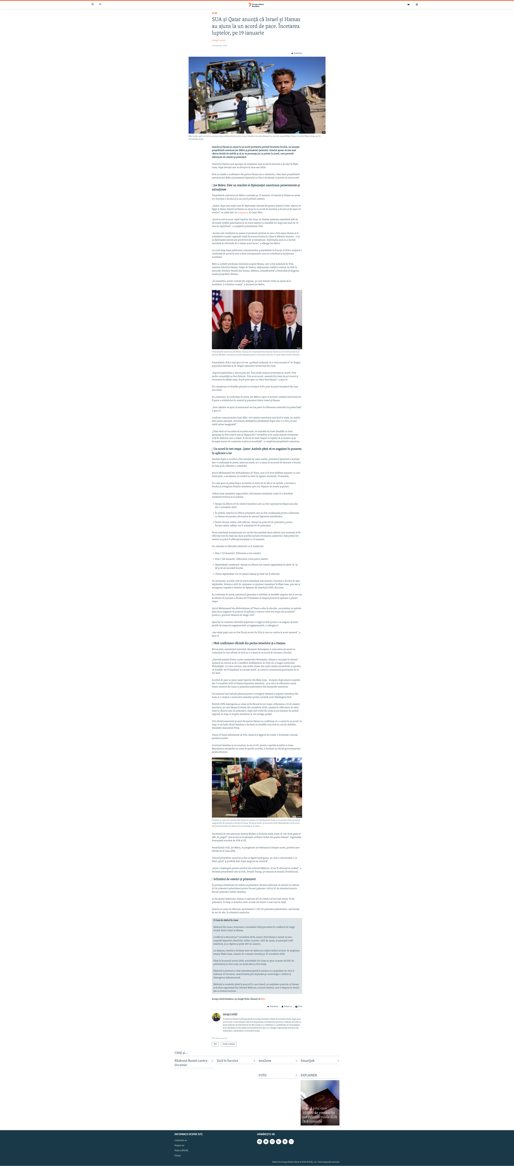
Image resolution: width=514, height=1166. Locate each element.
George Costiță (218, 40)
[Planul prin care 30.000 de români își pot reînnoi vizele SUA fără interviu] (320, 1102)
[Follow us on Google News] (285, 1141)
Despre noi (179, 1146)
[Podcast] (417, 4)
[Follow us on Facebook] (259, 1141)
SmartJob (308, 1061)
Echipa (178, 1156)
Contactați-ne (181, 1141)
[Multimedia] (409, 4)
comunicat (243, 212)
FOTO (263, 1075)
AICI (263, 999)
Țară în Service (227, 1061)
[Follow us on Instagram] (272, 1141)
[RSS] (278, 1141)
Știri (214, 13)
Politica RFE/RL (181, 1151)
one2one (265, 1061)
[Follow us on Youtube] (265, 1141)
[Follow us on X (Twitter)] (291, 1141)
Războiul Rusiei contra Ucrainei (191, 1063)
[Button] (296, 53)
